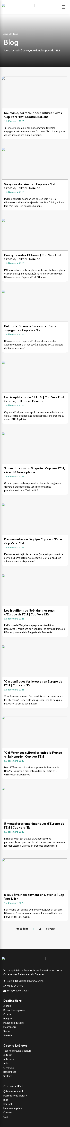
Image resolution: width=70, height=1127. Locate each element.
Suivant (50, 928)
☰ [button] (64, 7)
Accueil (7, 33)
